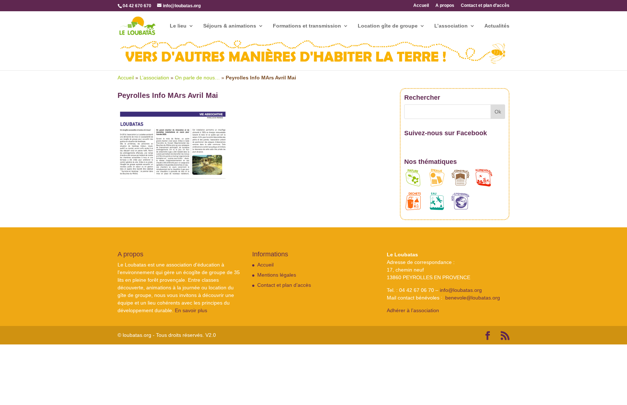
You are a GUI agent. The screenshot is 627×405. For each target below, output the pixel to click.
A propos (444, 5)
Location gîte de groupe (388, 26)
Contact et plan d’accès (485, 5)
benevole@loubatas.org (472, 298)
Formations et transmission (307, 26)
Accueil (421, 5)
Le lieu (178, 26)
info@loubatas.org (461, 290)
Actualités (496, 26)
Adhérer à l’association (413, 310)
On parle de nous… (197, 77)
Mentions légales (276, 275)
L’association (451, 26)
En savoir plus (191, 310)
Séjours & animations (229, 26)
